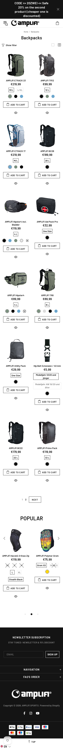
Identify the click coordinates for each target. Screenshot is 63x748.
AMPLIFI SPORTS (25, 23)
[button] (5, 746)
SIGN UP (52, 654)
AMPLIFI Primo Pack (47, 448)
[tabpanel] (15, 566)
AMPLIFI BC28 (47, 151)
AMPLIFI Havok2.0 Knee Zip (15, 555)
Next (35, 499)
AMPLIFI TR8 (47, 295)
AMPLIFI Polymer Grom (47, 555)
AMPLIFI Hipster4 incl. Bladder (16, 223)
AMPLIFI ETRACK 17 (15, 151)
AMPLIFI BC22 (16, 448)
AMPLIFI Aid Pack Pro (47, 221)
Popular (31, 518)
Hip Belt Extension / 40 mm (47, 365)
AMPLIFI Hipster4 (15, 295)
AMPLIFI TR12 (47, 80)
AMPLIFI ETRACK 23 (16, 80)
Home (26, 32)
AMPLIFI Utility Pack (16, 365)
